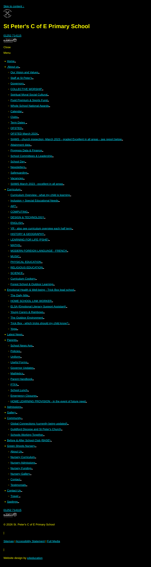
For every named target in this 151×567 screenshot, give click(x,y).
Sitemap (8, 541)
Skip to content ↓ (13, 6)
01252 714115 (12, 35)
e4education (35, 558)
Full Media (53, 541)
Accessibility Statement (30, 541)
